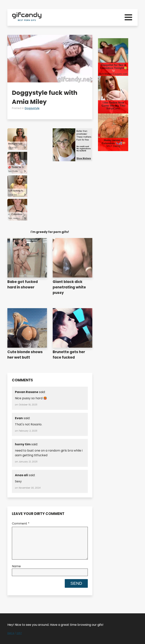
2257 (19, 633)
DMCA (10, 633)
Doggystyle (32, 108)
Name (16, 566)
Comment (20, 523)
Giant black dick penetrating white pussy (69, 287)
